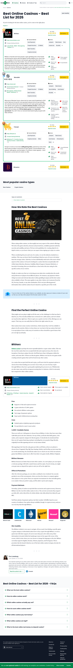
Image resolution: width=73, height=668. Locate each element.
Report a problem (51, 648)
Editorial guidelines (62, 658)
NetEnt (15, 45)
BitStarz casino (16, 348)
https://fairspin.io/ (11, 133)
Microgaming (21, 45)
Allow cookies (60, 665)
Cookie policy (63, 648)
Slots (50, 142)
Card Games (61, 89)
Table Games (58, 42)
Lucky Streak (10, 45)
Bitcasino (16, 167)
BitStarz (16, 33)
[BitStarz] (7, 33)
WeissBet (17, 77)
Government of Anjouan (13, 86)
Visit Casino (64, 34)
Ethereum (29, 520)
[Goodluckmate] (5, 3)
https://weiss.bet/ (11, 84)
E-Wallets (40, 45)
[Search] (41, 3)
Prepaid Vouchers (32, 45)
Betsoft (9, 92)
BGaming (13, 92)
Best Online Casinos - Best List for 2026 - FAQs (29, 583)
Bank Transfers (31, 48)
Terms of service (62, 642)
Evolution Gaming (18, 139)
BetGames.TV (10, 139)
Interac (39, 520)
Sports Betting (52, 89)
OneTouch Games (11, 140)
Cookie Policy (50, 665)
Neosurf (51, 520)
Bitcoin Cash (6, 520)
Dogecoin (63, 520)
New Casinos (6, 187)
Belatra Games (18, 90)
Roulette (58, 45)
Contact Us (51, 644)
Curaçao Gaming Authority (13, 136)
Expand (5, 25)
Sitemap (62, 651)
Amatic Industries (24, 393)
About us (51, 642)
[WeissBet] (7, 77)
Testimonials (52, 651)
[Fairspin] (7, 126)
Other (39, 138)
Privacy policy (63, 646)
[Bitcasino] (7, 167)
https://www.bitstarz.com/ (13, 40)
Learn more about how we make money (62, 7)
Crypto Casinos (19, 187)
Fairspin (16, 127)
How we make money (52, 654)
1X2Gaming (10, 393)
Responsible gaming (63, 654)
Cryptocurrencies (32, 52)
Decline (69, 665)
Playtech (9, 47)
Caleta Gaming (19, 140)
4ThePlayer (16, 393)
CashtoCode (18, 520)
